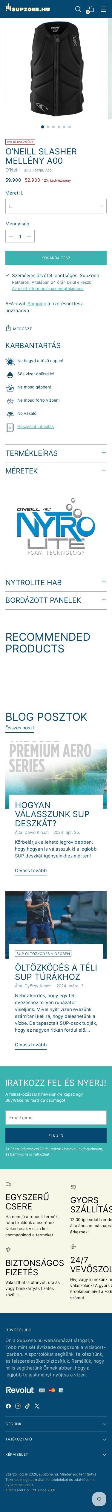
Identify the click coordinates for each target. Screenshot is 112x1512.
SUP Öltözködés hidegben (43, 953)
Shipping (36, 303)
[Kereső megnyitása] (78, 9)
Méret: (14, 193)
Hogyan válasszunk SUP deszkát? (52, 814)
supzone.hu (48, 1474)
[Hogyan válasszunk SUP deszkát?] (56, 775)
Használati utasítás (35, 426)
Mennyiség (17, 224)
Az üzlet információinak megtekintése (48, 288)
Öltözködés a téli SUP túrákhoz (56, 972)
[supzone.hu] (27, 9)
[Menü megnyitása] (103, 9)
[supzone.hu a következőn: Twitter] (37, 1407)
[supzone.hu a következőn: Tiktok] (28, 1407)
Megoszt (22, 329)
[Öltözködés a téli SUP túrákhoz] (56, 925)
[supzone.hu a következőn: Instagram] (18, 1407)
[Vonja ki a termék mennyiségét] (11, 236)
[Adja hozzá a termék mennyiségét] (29, 236)
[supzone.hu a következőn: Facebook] (9, 1407)
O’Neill (12, 170)
